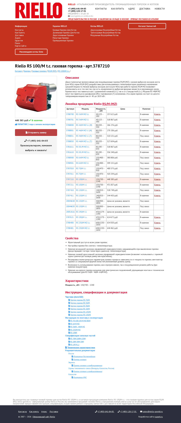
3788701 (70, 119)
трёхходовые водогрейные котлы (105, 32)
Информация (21, 26)
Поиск (17, 43)
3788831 (70, 136)
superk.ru (159, 416)
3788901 (70, 163)
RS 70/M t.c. (81, 168)
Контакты (101, 9)
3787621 (70, 217)
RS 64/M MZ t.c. (82, 157)
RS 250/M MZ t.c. (83, 222)
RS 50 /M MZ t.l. (82, 146)
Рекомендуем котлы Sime (31, 52)
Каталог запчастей (147, 26)
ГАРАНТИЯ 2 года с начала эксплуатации (36, 124)
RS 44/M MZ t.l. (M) (84, 130)
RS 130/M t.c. (81, 190)
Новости (160, 9)
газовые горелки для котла (64, 30)
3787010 (70, 168)
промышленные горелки (63, 40)
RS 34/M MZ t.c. (82, 114)
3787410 (70, 190)
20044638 (70, 201)
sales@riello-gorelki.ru (81, 16)
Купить (157, 114)
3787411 (70, 195)
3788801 (70, 130)
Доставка (144, 9)
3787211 (70, 184)
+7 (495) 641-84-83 (77, 9)
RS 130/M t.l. (81, 195)
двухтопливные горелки (63, 35)
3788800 (70, 125)
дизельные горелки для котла (66, 32)
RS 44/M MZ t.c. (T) (84, 141)
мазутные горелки (61, 38)
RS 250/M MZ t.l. (83, 228)
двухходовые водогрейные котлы (105, 30)
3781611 (70, 146)
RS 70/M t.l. (81, 174)
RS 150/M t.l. (81, 206)
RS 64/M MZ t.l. (82, 163)
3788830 (70, 141)
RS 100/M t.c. (81, 179)
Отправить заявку (36, 132)
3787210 (70, 179)
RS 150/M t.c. (81, 201)
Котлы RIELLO (96, 26)
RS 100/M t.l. (81, 184)
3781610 (70, 152)
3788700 (70, 114)
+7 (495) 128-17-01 (77, 11)
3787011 (70, 174)
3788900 (70, 157)
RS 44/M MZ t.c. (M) (84, 125)
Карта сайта (20, 46)
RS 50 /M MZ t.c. (83, 152)
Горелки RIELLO (60, 26)
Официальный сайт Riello (44, 416)
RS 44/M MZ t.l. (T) (84, 136)
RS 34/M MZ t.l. (82, 119)
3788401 (70, 228)
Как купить (117, 9)
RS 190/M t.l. (81, 212)
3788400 (70, 222)
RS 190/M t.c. (81, 217)
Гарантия (19, 40)
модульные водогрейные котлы (104, 35)
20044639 (70, 206)
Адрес (131, 9)
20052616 (70, 212)
